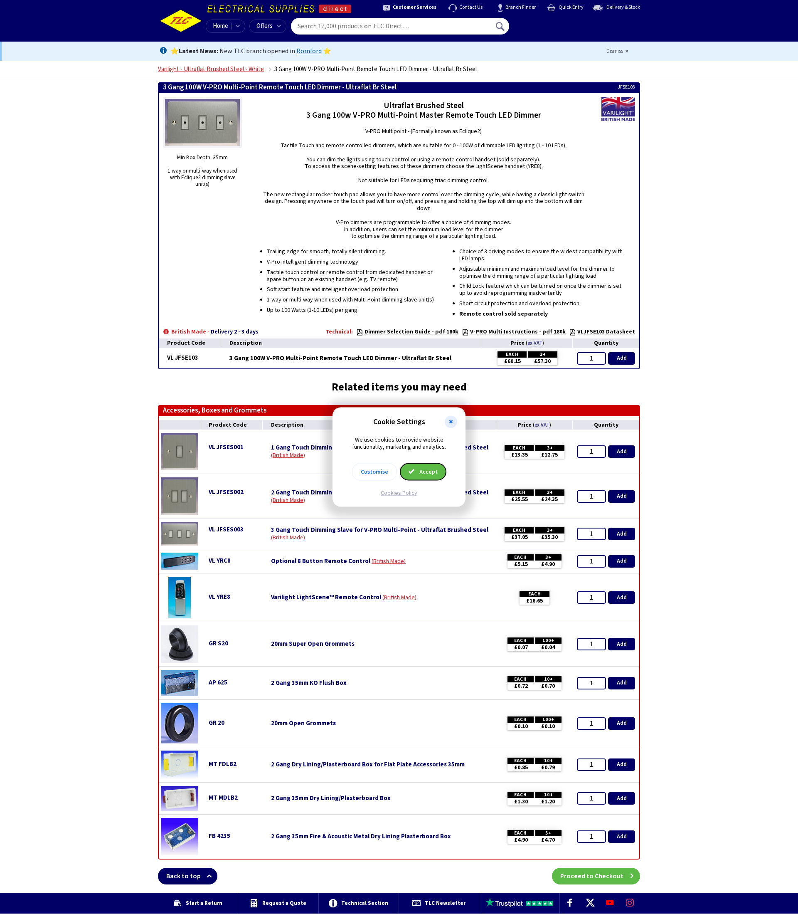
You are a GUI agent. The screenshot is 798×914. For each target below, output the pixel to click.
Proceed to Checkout (591, 876)
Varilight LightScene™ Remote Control (326, 597)
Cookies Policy (399, 493)
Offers (264, 26)
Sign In (553, 23)
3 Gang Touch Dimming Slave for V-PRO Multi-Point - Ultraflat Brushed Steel (379, 530)
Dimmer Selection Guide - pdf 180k (411, 332)
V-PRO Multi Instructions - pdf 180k (518, 332)
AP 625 (218, 682)
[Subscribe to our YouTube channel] (610, 903)
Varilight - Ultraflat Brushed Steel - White (211, 69)
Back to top (183, 876)
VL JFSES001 (226, 447)
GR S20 (218, 643)
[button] (451, 422)
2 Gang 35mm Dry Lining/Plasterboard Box (331, 798)
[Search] (501, 26)
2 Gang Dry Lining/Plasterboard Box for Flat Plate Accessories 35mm (368, 764)
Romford (309, 51)
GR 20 (216, 723)
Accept (428, 471)
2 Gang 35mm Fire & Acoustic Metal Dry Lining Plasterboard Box (361, 836)
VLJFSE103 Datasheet (606, 332)
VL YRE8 (219, 597)
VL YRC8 (220, 560)
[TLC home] (181, 21)
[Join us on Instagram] (630, 903)
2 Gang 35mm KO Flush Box (309, 683)
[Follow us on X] (590, 903)
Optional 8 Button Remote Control (320, 561)
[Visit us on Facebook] (570, 903)
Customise (374, 471)
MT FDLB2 (222, 764)
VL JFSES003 (226, 529)
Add (622, 358)
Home (220, 26)
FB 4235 (219, 836)
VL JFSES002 (226, 492)
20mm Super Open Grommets (313, 644)
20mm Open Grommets (303, 723)
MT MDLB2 (223, 797)
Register (547, 29)
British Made (288, 455)
